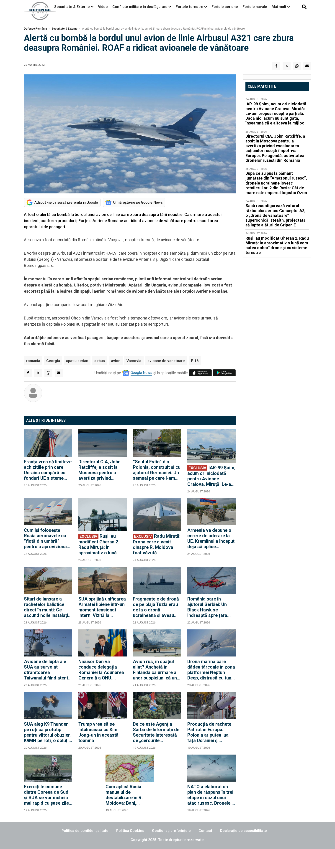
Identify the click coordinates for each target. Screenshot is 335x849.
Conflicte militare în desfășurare (140, 7)
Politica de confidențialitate (85, 831)
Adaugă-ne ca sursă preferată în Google (66, 202)
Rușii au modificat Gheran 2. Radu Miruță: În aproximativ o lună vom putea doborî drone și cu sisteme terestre (98, 544)
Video (103, 7)
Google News (141, 372)
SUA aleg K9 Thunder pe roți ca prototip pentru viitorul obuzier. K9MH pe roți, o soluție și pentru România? (47, 732)
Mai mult (279, 7)
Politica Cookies (130, 831)
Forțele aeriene (224, 7)
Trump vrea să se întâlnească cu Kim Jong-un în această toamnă (98, 732)
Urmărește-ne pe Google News (138, 202)
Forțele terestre (189, 7)
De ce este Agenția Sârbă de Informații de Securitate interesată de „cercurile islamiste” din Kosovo (156, 732)
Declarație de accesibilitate (243, 831)
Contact (205, 831)
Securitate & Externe (72, 7)
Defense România (35, 28)
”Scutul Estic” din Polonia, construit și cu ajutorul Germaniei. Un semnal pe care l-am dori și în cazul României (156, 470)
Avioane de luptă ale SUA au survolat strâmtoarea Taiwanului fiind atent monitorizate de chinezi (46, 670)
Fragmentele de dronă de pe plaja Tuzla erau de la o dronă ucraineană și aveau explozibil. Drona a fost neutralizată (157, 607)
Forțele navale (254, 7)
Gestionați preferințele (171, 831)
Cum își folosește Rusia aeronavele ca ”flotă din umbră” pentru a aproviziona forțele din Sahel (45, 538)
